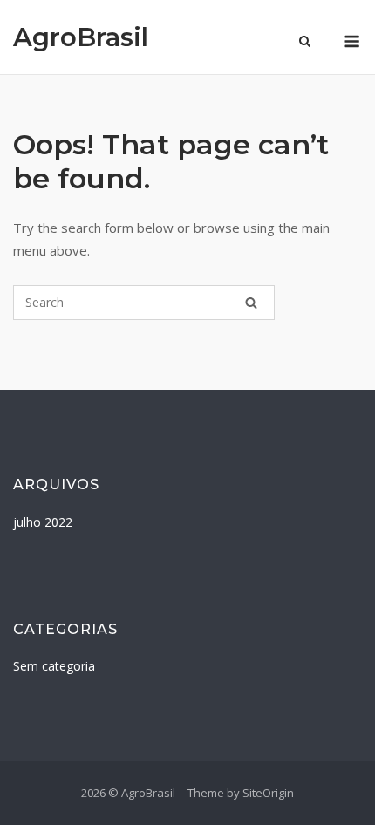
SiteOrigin (268, 793)
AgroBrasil (80, 37)
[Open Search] (304, 43)
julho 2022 (42, 522)
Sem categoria (54, 666)
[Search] (251, 302)
